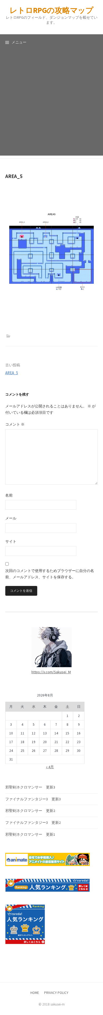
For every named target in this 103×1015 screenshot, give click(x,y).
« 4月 (50, 766)
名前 (9, 495)
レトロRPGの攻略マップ (51, 10)
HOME (34, 992)
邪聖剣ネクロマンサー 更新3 (30, 787)
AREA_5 (11, 372)
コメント (15, 424)
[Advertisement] (51, 104)
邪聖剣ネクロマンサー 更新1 (30, 834)
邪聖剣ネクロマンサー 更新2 (30, 810)
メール (10, 518)
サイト (10, 541)
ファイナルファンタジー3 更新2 (33, 822)
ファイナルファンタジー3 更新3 (33, 799)
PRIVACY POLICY (56, 992)
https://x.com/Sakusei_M (51, 672)
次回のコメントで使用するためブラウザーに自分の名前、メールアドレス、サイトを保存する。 (49, 573)
